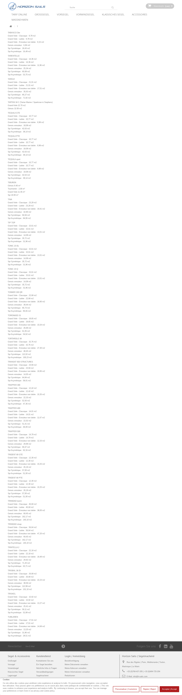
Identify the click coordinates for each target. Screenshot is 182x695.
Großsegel (42, 14)
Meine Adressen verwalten (75, 668)
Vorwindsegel (85, 14)
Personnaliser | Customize (126, 689)
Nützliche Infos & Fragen (46, 668)
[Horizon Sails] (34, 6)
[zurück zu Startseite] (10, 26)
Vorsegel (63, 14)
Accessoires (139, 14)
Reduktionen (70, 676)
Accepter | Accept (169, 689)
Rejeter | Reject (149, 689)
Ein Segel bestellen (44, 664)
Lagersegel (12, 676)
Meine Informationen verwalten (77, 672)
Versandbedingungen (44, 672)
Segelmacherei (42, 676)
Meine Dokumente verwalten (76, 664)
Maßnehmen (20, 19)
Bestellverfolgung (72, 661)
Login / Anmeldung (75, 656)
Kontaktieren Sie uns (44, 661)
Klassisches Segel (113, 14)
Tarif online (19, 14)
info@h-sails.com (140, 676)
